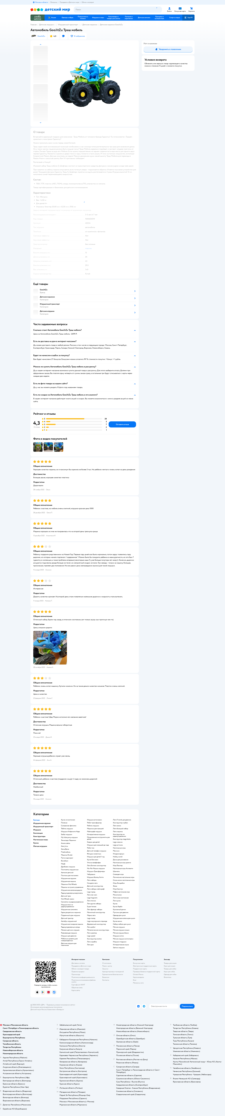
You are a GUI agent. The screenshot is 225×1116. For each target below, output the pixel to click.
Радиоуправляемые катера (70, 927)
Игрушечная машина (68, 881)
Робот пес (90, 848)
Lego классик (118, 842)
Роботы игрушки (93, 826)
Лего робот (91, 927)
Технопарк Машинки (68, 840)
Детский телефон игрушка (96, 851)
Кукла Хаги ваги (92, 860)
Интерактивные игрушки (96, 834)
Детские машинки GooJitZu (111, 24)
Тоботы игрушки (67, 829)
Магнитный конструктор (96, 912)
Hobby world (117, 857)
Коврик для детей (93, 842)
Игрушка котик (118, 936)
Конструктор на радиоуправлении (119, 835)
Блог (134, 980)
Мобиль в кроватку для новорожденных (69, 940)
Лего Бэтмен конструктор (96, 866)
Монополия (117, 895)
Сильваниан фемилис (68, 826)
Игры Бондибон (119, 883)
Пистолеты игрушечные (69, 870)
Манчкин (116, 851)
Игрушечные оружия (68, 878)
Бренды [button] (36, 820)
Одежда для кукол (119, 915)
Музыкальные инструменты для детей (98, 838)
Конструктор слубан (120, 823)
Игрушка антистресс (94, 820)
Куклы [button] (36, 843)
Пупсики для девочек (120, 912)
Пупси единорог (67, 858)
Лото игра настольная (121, 898)
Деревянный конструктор (96, 924)
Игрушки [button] (37, 830)
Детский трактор (67, 918)
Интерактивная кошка (121, 945)
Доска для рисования (120, 860)
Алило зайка (65, 843)
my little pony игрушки (69, 837)
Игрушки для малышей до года (98, 845)
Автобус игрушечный (69, 921)
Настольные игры (119, 848)
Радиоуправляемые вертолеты (72, 893)
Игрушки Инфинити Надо (70, 832)
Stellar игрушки (66, 834)
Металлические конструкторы (98, 930)
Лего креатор (92, 933)
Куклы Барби (117, 907)
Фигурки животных (94, 854)
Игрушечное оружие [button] (42, 823)
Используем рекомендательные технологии (46, 1007)
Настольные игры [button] (40, 839)
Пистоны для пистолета (69, 875)
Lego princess (118, 845)
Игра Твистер (118, 866)
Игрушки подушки (119, 942)
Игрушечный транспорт (68, 24)
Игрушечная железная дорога (71, 890)
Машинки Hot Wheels (69, 884)
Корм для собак (169, 972)
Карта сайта (75, 990)
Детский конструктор (95, 886)
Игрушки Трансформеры (96, 871)
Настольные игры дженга (122, 863)
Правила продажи (77, 972)
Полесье (64, 823)
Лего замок (117, 826)
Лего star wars (92, 895)
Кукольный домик (119, 909)
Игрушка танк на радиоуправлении (67, 906)
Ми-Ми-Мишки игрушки (96, 868)
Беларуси (60, 1009)
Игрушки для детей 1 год (95, 857)
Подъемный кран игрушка (70, 915)
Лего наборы (91, 880)
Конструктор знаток (94, 939)
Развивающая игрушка (69, 933)
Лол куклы (117, 901)
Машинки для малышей (95, 829)
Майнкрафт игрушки (94, 832)
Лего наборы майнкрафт (96, 889)
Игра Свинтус (118, 889)
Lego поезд (91, 918)
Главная (33, 24)
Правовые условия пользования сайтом (61, 1005)
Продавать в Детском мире (81, 966)
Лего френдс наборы (94, 909)
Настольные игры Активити (123, 868)
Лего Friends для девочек (122, 820)
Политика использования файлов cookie (83, 981)
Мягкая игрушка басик (121, 933)
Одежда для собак (170, 974)
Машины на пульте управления (72, 887)
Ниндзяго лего (92, 883)
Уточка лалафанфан (94, 863)
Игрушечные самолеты (69, 909)
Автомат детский (67, 873)
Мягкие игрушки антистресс (123, 939)
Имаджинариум (118, 854)
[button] (188, 18)
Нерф (63, 864)
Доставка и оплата (78, 963)
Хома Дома (65, 849)
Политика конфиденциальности (83, 977)
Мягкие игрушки (119, 927)
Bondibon (64, 861)
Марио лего (91, 915)
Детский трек (66, 896)
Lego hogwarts (92, 898)
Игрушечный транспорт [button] (43, 826)
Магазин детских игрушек (70, 930)
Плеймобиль (65, 852)
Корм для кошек (169, 966)
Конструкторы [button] (39, 836)
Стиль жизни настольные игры (124, 880)
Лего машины (118, 832)
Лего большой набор (120, 829)
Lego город (91, 892)
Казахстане (51, 1009)
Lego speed (91, 936)
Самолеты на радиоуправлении (72, 902)
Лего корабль (92, 942)
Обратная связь (76, 988)
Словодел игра (118, 874)
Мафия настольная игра (121, 892)
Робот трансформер (94, 823)
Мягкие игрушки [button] (40, 846)
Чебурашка (91, 874)
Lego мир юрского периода (97, 921)
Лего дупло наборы (94, 904)
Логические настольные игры (123, 877)
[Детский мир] (50, 10)
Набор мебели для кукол (122, 924)
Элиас (115, 886)
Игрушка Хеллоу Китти (95, 877)
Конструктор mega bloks (122, 839)
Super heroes (91, 907)
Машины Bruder (67, 855)
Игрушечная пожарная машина (72, 924)
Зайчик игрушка (118, 948)
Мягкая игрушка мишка (121, 930)
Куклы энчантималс (68, 820)
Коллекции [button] (38, 833)
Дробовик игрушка (68, 867)
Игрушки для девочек (69, 936)
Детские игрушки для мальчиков (68, 944)
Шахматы (116, 871)
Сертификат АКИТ (78, 985)
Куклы (115, 904)
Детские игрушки (46, 24)
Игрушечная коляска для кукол (124, 918)
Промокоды (75, 974)
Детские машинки (89, 24)
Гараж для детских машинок (71, 912)
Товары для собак (170, 969)
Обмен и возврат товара (80, 969)
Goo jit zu (64, 846)
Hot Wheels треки (67, 899)
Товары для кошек (170, 963)
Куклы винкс (117, 921)
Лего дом (90, 945)
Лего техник (91, 901)
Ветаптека (167, 977)
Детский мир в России (38, 1009)
